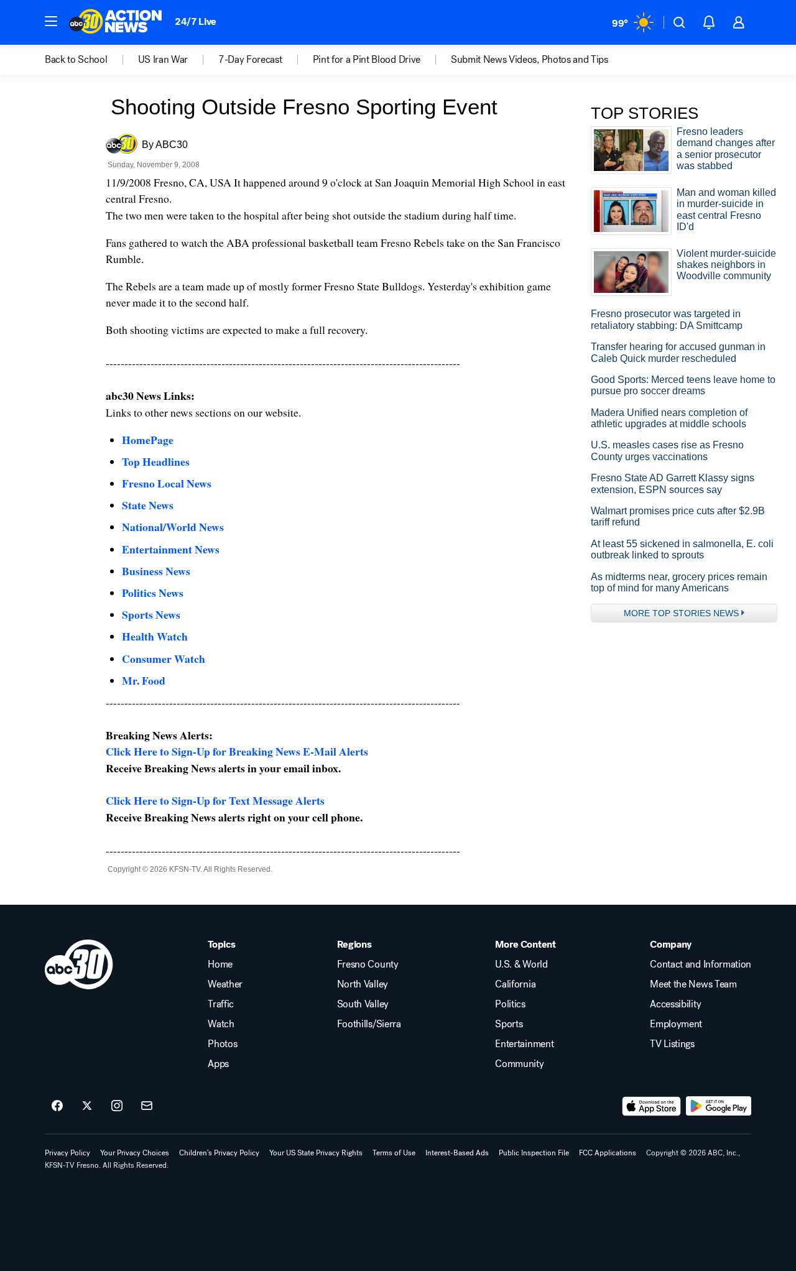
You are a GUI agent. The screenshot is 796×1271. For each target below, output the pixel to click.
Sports (508, 1024)
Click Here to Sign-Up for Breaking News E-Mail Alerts (237, 751)
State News (148, 505)
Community (519, 1064)
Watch (221, 1024)
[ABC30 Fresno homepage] (115, 22)
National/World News (173, 527)
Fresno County (368, 964)
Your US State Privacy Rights (316, 1153)
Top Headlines (156, 461)
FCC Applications (607, 1153)
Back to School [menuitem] (76, 59)
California (515, 984)
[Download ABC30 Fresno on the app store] (652, 1106)
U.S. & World (521, 964)
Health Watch (155, 636)
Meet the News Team (693, 984)
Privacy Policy (67, 1153)
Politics (510, 1004)
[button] (51, 21)
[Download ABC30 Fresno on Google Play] (718, 1106)
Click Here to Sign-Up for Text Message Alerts (215, 800)
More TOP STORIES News (681, 613)
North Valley (362, 984)
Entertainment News (171, 549)
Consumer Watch (163, 658)
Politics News (152, 593)
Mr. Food (143, 680)
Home (220, 964)
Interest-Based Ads (457, 1153)
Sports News (151, 614)
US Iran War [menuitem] (163, 59)
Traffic (221, 1004)
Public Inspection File (534, 1153)
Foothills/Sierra (369, 1024)
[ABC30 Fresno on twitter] (87, 1106)
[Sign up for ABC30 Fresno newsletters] (146, 1106)
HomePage (148, 440)
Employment (676, 1024)
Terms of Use (394, 1153)
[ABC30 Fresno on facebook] (57, 1106)
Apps (218, 1064)
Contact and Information (700, 964)
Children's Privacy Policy (219, 1153)
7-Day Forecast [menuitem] (250, 59)
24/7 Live (195, 21)
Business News (156, 571)
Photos (222, 1044)
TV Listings (672, 1044)
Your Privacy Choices (134, 1153)
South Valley (363, 1004)
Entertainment (524, 1044)
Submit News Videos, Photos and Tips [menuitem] (529, 59)
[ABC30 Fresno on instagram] (116, 1106)
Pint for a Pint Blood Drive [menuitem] (366, 59)
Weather (225, 984)
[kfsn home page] (79, 964)
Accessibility (675, 1004)
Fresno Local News (166, 483)
